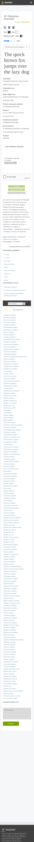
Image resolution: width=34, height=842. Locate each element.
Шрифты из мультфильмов (11, 454)
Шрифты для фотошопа (10, 554)
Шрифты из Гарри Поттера (11, 603)
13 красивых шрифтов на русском (14, 290)
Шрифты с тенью (8, 542)
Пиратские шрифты (9, 654)
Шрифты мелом (8, 564)
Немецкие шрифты (9, 644)
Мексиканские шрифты (10, 486)
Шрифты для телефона (10, 632)
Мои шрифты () (18, 309)
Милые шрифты (8, 693)
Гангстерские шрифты (10, 683)
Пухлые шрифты (8, 613)
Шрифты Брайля (8, 620)
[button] (31, 3)
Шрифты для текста (9, 530)
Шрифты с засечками (10, 403)
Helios (6, 277)
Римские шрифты (8, 493)
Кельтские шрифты (9, 478)
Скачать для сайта (16, 189)
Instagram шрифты (9, 456)
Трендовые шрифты (9, 576)
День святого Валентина (11, 469)
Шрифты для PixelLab (10, 678)
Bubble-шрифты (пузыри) (11, 600)
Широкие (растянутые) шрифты (13, 691)
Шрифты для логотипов (10, 586)
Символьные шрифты (10, 588)
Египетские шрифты (9, 652)
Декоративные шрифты (10, 327)
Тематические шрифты (10, 239)
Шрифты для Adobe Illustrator (12, 566)
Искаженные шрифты (10, 476)
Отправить (11, 723)
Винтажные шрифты (9, 317)
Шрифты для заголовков (11, 520)
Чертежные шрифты (9, 432)
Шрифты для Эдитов (9, 676)
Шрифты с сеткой (8, 539)
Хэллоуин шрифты (9, 513)
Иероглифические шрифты (11, 339)
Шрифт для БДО (8, 583)
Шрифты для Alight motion (11, 669)
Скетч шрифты (8, 500)
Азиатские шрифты (9, 459)
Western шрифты (8, 417)
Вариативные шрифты (10, 608)
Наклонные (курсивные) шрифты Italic (15, 356)
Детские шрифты (8, 332)
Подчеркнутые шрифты (10, 364)
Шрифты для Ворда (9, 630)
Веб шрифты (7, 471)
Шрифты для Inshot (9, 681)
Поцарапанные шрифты (11, 366)
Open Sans (7, 261)
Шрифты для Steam (9, 688)
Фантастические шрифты (11, 522)
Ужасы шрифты (8, 388)
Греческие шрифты (9, 422)
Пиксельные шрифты (10, 427)
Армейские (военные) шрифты (13, 425)
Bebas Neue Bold (9, 264)
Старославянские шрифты (11, 381)
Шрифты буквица (8, 398)
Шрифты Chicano (8, 598)
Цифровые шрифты (9, 393)
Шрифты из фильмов (10, 400)
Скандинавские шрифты (11, 661)
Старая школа (7, 510)
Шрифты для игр (8, 532)
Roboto (6, 267)
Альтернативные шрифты (11, 461)
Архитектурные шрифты (10, 544)
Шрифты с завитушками (10, 537)
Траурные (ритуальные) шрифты (13, 569)
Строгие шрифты (8, 559)
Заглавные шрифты (9, 337)
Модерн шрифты (8, 491)
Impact (6, 280)
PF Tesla (6, 258)
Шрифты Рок (7, 686)
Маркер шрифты (8, 483)
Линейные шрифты (9, 561)
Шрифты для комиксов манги (12, 527)
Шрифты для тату (8, 405)
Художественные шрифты (11, 390)
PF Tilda (6, 254)
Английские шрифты (9, 547)
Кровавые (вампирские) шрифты (13, 639)
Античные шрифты (9, 556)
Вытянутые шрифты (9, 627)
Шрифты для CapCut (9, 671)
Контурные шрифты (9, 347)
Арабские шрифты (9, 464)
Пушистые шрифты (9, 610)
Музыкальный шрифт (10, 593)
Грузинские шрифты (9, 664)
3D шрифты (7, 410)
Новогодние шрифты (10, 287)
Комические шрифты (9, 342)
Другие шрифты (8, 420)
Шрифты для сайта (9, 408)
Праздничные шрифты (10, 369)
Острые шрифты (8, 552)
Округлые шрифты (9, 359)
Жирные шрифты (8, 334)
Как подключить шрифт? (16, 193)
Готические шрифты (9, 322)
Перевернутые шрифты (10, 578)
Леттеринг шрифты (9, 666)
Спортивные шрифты (10, 591)
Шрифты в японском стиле (11, 437)
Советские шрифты (9, 503)
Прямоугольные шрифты (11, 447)
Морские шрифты (8, 635)
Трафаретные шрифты (10, 386)
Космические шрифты (10, 549)
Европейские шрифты (10, 473)
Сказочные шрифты (9, 378)
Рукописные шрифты (10, 376)
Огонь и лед (7, 488)
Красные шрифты (8, 659)
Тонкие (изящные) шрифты (11, 596)
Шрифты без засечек (9, 395)
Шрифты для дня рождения (12, 517)
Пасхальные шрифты (10, 571)
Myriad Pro (7, 274)
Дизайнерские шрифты (10, 329)
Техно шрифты (8, 444)
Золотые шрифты (8, 649)
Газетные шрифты (9, 647)
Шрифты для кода (9, 525)
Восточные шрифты (9, 320)
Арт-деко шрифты (9, 466)
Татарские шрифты (9, 615)
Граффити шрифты (9, 325)
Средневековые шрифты (11, 508)
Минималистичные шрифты (12, 696)
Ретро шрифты (8, 371)
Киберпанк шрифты (9, 642)
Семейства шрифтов (9, 383)
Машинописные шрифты (11, 349)
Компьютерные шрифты (11, 344)
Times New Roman (9, 270)
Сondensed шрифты (9, 495)
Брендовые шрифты (9, 315)
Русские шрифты (8, 373)
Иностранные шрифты (10, 442)
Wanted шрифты (8, 415)
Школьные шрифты (9, 515)
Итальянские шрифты (10, 622)
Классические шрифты (10, 698)
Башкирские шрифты (10, 605)
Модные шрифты (8, 674)
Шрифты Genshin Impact (11, 625)
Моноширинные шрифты (11, 439)
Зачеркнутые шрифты (10, 617)
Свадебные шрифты (9, 498)
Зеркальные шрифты (10, 581)
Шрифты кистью (8, 534)
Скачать (16, 186)
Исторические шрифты (10, 434)
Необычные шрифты (9, 351)
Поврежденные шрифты (11, 449)
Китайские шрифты (9, 657)
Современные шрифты (10, 505)
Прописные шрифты (9, 361)
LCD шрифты (7, 412)
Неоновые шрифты (9, 637)
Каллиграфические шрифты (12, 430)
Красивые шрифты (9, 481)
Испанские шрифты (9, 574)
